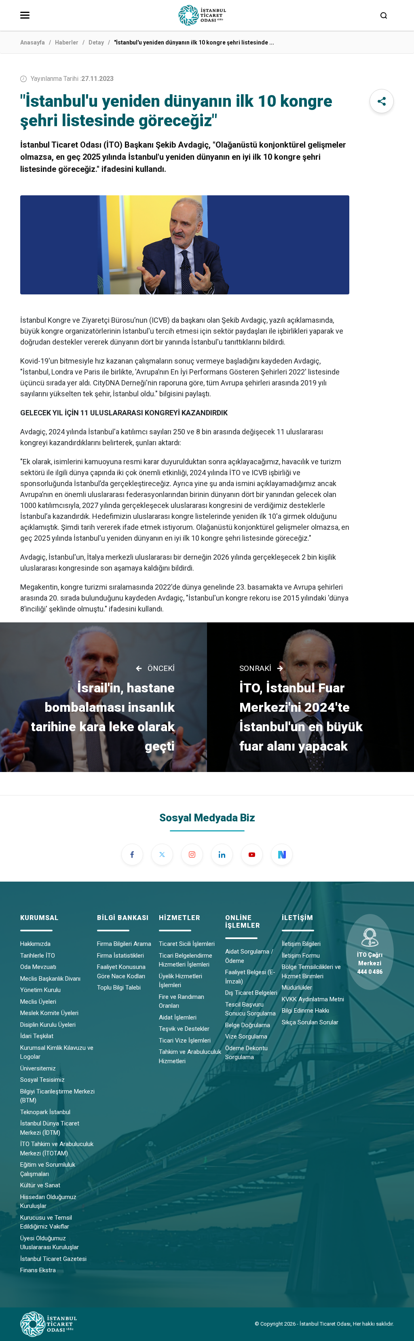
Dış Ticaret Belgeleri (251, 992)
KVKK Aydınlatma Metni (313, 999)
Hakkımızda (35, 944)
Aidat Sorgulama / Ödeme (249, 956)
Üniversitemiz (38, 1068)
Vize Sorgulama (246, 1036)
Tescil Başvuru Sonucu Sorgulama (250, 1009)
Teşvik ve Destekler (184, 1028)
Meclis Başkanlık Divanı (50, 978)
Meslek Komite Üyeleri (49, 1013)
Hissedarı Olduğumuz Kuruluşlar (48, 1201)
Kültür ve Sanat (40, 1185)
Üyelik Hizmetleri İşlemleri (180, 981)
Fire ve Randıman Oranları (181, 1001)
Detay (96, 42)
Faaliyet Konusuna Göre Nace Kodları (121, 971)
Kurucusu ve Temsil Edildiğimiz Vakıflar (46, 1222)
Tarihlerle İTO (37, 955)
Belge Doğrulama (247, 1025)
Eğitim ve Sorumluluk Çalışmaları (47, 1169)
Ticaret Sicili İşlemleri (187, 944)
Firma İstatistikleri (120, 955)
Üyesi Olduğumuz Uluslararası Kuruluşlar (49, 1243)
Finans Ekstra (38, 1270)
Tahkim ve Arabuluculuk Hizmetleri (190, 1056)
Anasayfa (32, 42)
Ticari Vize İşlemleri (185, 1040)
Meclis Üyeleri (38, 1001)
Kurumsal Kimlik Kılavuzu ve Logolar (56, 1052)
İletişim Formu (301, 955)
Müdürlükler (297, 987)
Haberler (66, 42)
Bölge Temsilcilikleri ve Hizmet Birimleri (311, 971)
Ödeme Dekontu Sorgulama (246, 1053)
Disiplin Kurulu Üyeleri (48, 1024)
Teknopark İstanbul (45, 1112)
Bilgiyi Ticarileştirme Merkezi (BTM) (57, 1096)
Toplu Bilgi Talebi (119, 987)
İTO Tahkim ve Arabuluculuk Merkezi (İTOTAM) (56, 1148)
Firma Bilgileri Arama (124, 944)
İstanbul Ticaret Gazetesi (53, 1259)
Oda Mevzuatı (38, 967)
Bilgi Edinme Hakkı (305, 1010)
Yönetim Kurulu (40, 990)
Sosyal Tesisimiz (42, 1079)
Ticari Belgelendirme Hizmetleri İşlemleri (185, 960)
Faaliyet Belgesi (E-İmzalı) (250, 977)
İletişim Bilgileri (301, 944)
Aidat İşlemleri (177, 1017)
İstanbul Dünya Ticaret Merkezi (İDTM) (49, 1128)
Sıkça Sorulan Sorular (310, 1022)
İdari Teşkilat (36, 1036)
